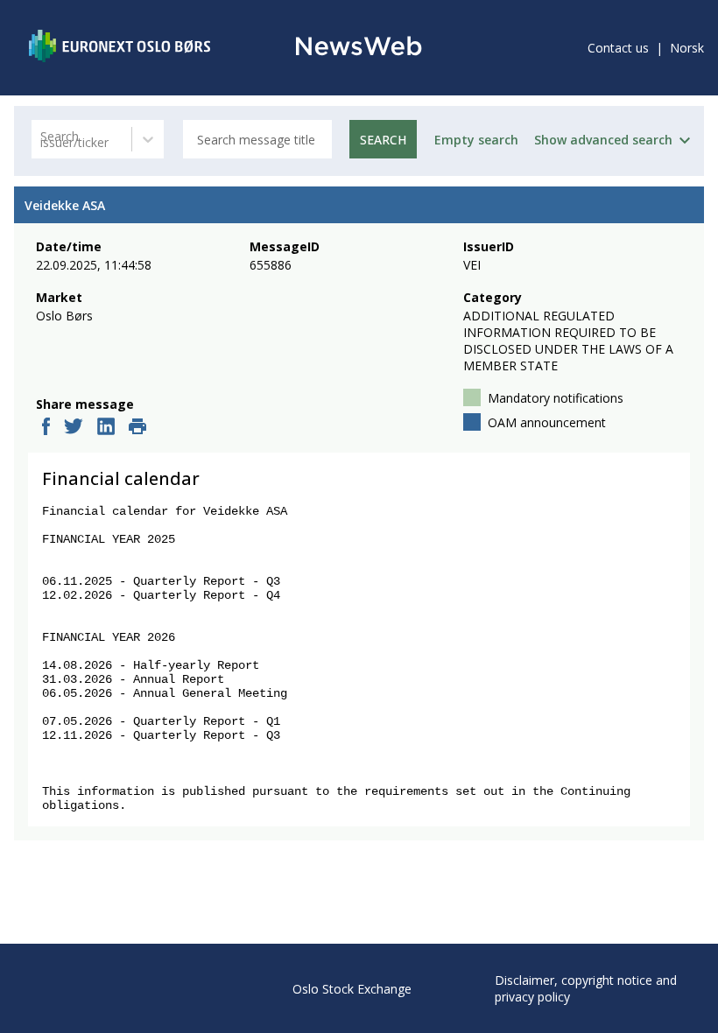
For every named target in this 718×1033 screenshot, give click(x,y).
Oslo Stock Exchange (352, 988)
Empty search (476, 139)
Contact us (618, 47)
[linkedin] (106, 428)
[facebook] (46, 428)
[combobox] (42, 139)
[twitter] (73, 428)
